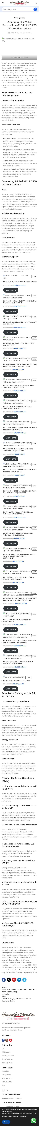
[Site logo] (19, 3)
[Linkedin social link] (19, 980)
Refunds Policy (6, 1082)
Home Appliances (7, 1059)
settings (23, 1116)
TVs (3, 1048)
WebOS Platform (9, 139)
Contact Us (5, 1071)
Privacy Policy (6, 1075)
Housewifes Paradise (24, 73)
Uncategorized (19, 18)
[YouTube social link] (10, 1040)
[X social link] (9, 980)
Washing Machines (8, 1055)
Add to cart (11, 290)
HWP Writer (15, 33)
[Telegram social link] (24, 980)
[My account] (36, 3)
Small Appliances (7, 1062)
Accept (6, 1122)
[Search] (35, 9)
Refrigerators (6, 1052)
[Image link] (18, 1016)
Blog (3, 1085)
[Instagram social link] (6, 1040)
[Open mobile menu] (3, 3)
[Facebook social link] (4, 980)
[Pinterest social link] (14, 980)
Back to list (5, 994)
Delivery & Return (7, 1078)
